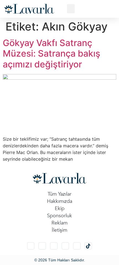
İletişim (59, 230)
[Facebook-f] (65, 246)
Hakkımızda (59, 201)
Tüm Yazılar (59, 194)
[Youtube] (77, 246)
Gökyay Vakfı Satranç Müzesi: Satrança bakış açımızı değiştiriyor (51, 53)
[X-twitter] (42, 246)
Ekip (59, 208)
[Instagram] (31, 246)
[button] (71, 8)
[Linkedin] (54, 246)
